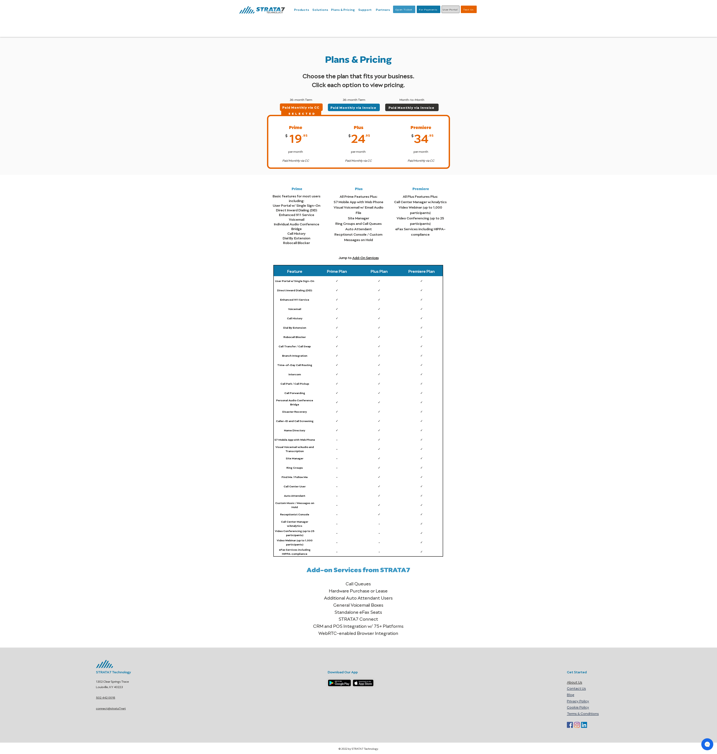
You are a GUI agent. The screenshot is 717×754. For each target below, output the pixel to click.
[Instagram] (577, 725)
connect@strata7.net (111, 708)
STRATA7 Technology (113, 671)
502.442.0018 (105, 697)
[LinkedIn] (584, 725)
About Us (574, 681)
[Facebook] (570, 725)
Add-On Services (365, 257)
